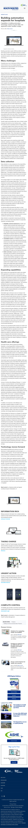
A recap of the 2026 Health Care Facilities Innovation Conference (20, 715)
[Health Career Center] (14, 734)
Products (13, 621)
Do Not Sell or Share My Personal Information (13, 805)
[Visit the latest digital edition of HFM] (14, 684)
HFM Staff (19, 634)
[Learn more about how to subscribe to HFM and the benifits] (14, 752)
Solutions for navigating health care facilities (17, 631)
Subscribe (14, 762)
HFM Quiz (14, 698)
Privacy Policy (13, 804)
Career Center (14, 740)
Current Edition (14, 692)
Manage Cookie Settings (16, 807)
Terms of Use (7, 807)
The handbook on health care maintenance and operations (19, 706)
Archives (14, 695)
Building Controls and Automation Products (13, 623)
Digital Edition (14, 676)
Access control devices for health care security (18, 662)
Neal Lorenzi (10, 28)
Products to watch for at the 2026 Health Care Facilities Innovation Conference (17, 646)
